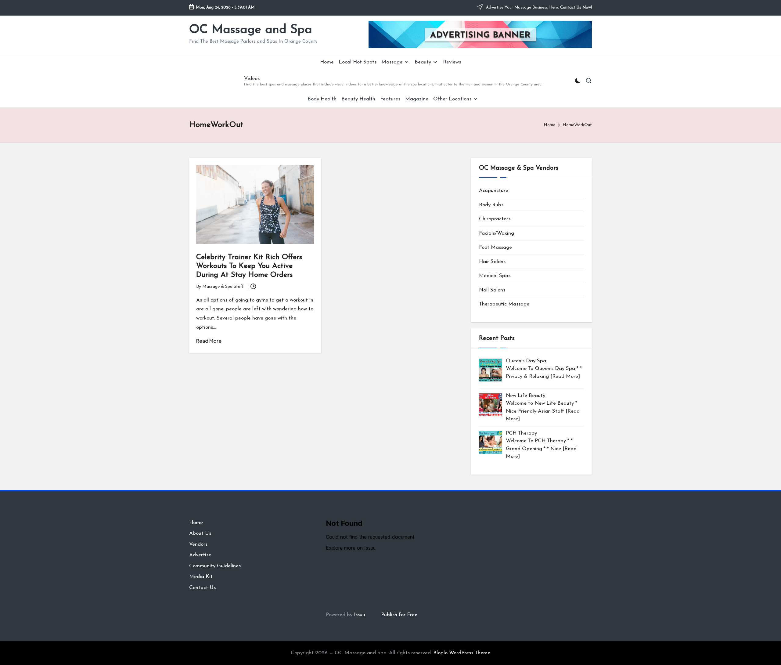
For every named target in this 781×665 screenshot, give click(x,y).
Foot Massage (495, 247)
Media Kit (201, 576)
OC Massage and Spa (250, 30)
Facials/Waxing (496, 233)
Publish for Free (399, 614)
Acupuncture (493, 190)
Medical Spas (494, 275)
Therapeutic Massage (504, 304)
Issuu (359, 614)
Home (196, 522)
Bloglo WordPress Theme (461, 653)
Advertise (200, 555)
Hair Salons (492, 261)
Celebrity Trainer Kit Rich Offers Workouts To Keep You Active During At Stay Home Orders (249, 266)
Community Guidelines (215, 566)
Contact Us (202, 587)
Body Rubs (491, 205)
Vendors (198, 544)
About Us (200, 533)
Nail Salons (492, 290)
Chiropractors (494, 219)
